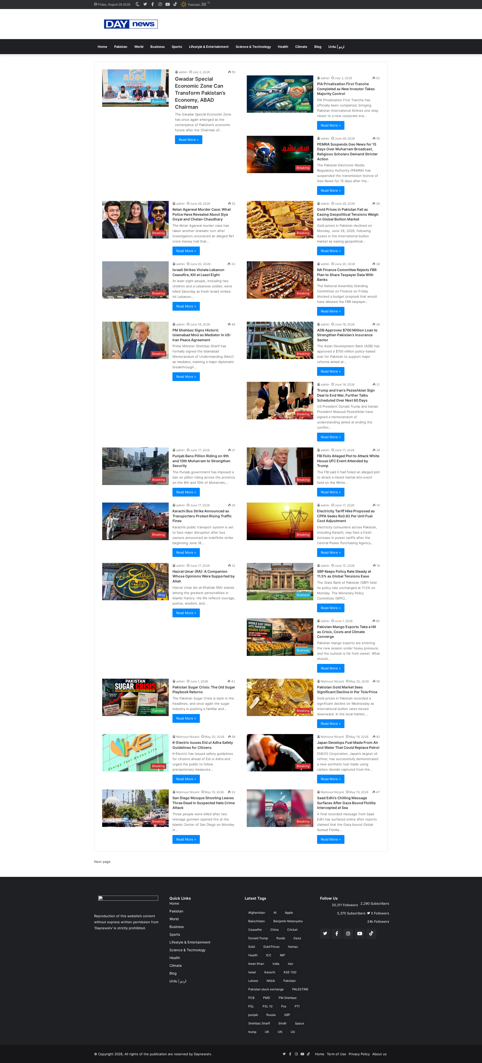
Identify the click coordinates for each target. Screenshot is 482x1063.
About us (379, 1054)
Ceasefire (255, 929)
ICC (268, 955)
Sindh (282, 1023)
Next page (102, 862)
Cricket (292, 929)
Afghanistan (256, 912)
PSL (251, 1006)
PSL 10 (268, 1006)
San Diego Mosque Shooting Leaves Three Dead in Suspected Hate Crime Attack (203, 803)
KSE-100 (290, 972)
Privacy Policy (359, 1054)
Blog (317, 47)
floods (280, 938)
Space (299, 1023)
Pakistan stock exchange (266, 989)
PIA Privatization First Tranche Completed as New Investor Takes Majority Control (346, 89)
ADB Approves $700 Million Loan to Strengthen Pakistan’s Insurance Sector (347, 335)
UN (280, 1032)
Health (283, 47)
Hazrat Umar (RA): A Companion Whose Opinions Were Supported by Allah (203, 576)
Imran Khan (256, 964)
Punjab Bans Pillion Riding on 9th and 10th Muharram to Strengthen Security (201, 461)
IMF (282, 955)
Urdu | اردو (336, 47)
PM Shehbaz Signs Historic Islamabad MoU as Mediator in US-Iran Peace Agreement (201, 335)
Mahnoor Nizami (332, 681)
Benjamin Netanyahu (288, 921)
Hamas (293, 947)
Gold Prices (271, 947)
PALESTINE (300, 989)
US (293, 1032)
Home (102, 47)
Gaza (297, 938)
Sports (177, 47)
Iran (290, 964)
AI (275, 912)
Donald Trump (258, 938)
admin (183, 72)
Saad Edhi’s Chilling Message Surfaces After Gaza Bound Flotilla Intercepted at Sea (346, 803)
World (138, 47)
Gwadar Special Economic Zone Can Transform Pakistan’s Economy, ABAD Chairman (200, 93)
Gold (251, 947)
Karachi (269, 972)
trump (252, 1032)
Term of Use (336, 1054)
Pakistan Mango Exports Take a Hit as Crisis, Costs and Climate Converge (346, 632)
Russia (271, 1015)
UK (267, 1032)
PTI (297, 1006)
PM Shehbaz (288, 998)
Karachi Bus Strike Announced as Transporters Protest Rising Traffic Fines (202, 516)
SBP (287, 1015)
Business (157, 47)
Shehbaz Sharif (259, 1023)
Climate (301, 47)
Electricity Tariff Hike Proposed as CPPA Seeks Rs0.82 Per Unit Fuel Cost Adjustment (346, 516)
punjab (253, 1015)
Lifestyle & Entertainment (209, 47)
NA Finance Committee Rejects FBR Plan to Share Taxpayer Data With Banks (347, 275)
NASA (271, 981)
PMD (266, 998)
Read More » (189, 140)
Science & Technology (253, 47)
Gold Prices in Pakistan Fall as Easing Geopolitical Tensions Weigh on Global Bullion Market (348, 214)
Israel (252, 972)
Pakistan (120, 47)
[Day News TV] (131, 24)
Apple (289, 912)
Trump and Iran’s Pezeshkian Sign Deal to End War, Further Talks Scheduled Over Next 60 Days (346, 395)
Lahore (253, 981)
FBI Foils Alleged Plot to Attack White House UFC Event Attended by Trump (348, 461)
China (274, 929)
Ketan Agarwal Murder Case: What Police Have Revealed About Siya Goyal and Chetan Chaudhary (201, 214)
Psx (283, 1006)
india (276, 964)
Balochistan (256, 921)
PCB (251, 998)
